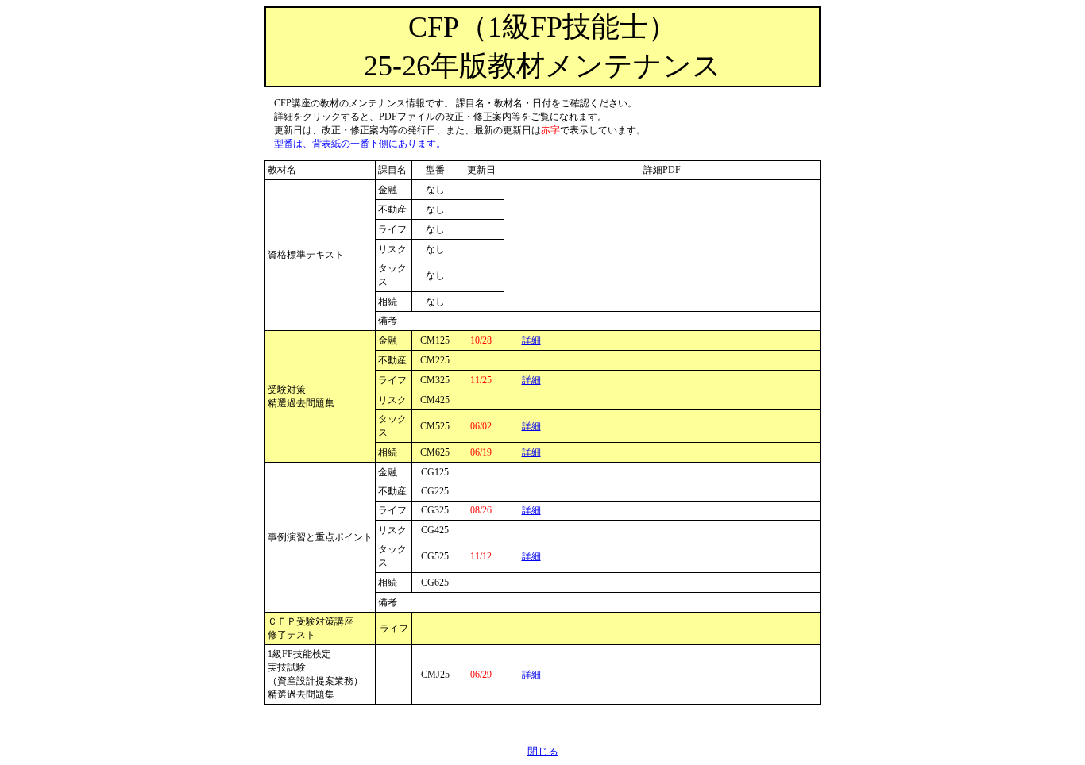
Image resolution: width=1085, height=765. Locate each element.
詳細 (531, 340)
